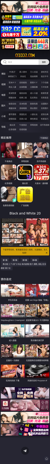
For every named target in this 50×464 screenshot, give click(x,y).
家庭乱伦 (23, 114)
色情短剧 (23, 129)
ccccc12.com (25, 55)
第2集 (15, 260)
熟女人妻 (12, 87)
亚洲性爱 (12, 93)
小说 (3, 116)
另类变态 (44, 97)
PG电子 (12, 72)
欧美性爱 (44, 93)
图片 (3, 105)
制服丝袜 (12, 97)
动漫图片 (44, 103)
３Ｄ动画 (44, 82)
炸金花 (23, 76)
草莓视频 (34, 125)
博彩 (3, 73)
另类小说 (23, 119)
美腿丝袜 (12, 108)
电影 (3, 95)
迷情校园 (12, 119)
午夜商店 (23, 125)
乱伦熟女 (34, 97)
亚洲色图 (23, 103)
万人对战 (34, 72)
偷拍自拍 (23, 93)
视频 (3, 84)
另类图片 (44, 108)
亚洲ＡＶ (12, 82)
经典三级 (23, 97)
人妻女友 (34, 114)
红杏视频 (12, 129)
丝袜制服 (23, 87)
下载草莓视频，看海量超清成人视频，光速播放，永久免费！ (25, 251)
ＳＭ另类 (44, 87)
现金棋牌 (34, 76)
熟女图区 (34, 108)
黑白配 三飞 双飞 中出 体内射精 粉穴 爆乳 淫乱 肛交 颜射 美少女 (23, 266)
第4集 (34, 260)
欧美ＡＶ (34, 82)
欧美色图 (34, 103)
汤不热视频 (44, 125)
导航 (3, 126)
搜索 (44, 62)
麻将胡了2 (12, 76)
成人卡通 (34, 93)
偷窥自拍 (12, 103)
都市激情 (12, 114)
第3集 (24, 260)
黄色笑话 (34, 119)
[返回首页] (46, 458)
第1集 (5, 260)
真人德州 (23, 72)
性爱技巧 (44, 119)
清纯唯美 (23, 108)
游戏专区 (44, 72)
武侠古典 (44, 114)
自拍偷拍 (23, 82)
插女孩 (12, 125)
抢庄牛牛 (44, 76)
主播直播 (34, 87)
